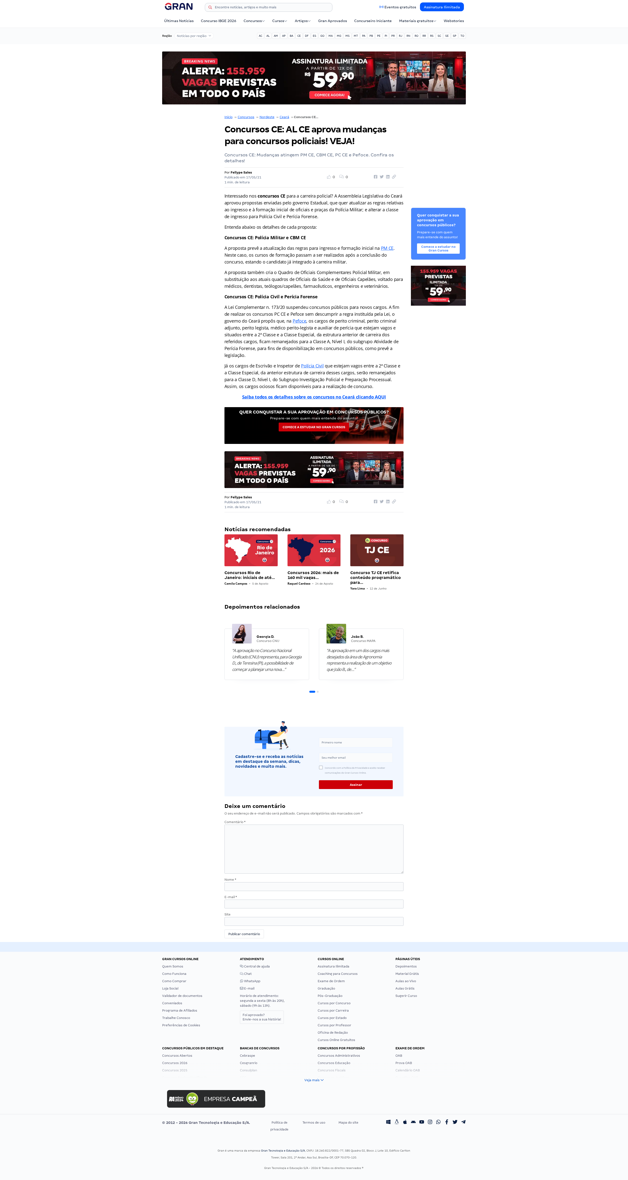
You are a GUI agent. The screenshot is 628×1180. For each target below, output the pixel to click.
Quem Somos (172, 966)
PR (393, 35)
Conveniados (172, 1003)
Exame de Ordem (331, 981)
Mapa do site (348, 1122)
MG (339, 35)
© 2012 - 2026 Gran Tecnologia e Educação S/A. (206, 1123)
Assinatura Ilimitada (442, 7)
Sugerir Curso (406, 996)
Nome (230, 879)
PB (371, 35)
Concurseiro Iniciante (373, 21)
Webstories (454, 21)
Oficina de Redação (333, 1032)
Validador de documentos (182, 996)
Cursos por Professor (334, 1025)
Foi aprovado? (262, 1017)
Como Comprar (174, 981)
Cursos (278, 21)
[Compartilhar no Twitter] (381, 177)
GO (322, 35)
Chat (247, 974)
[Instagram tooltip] (430, 1122)
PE (378, 35)
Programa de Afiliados (179, 1010)
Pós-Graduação (330, 996)
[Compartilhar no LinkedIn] (387, 177)
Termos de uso (313, 1122)
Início (228, 117)
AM (276, 35)
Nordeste (267, 117)
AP (284, 35)
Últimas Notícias (179, 21)
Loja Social (170, 988)
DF (307, 35)
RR (424, 35)
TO (462, 35)
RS (431, 35)
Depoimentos (406, 966)
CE (299, 35)
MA (330, 35)
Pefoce (299, 321)
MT (356, 35)
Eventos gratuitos (400, 7)
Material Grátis (407, 974)
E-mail (230, 897)
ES (314, 35)
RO (416, 35)
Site (227, 914)
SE (447, 35)
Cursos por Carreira (333, 1010)
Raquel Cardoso (299, 583)
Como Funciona (174, 974)
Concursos (253, 21)
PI (386, 35)
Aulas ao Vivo (405, 981)
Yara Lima (357, 588)
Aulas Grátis (405, 988)
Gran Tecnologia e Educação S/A (283, 1150)
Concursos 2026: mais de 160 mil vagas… (313, 575)
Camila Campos (235, 583)
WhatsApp (251, 981)
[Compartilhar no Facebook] (375, 177)
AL (268, 35)
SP (454, 35)
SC (439, 35)
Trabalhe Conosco (176, 1018)
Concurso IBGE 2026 (218, 21)
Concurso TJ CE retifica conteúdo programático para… (375, 577)
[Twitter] (455, 1122)
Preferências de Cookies (181, 1025)
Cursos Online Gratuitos (336, 1040)
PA (363, 35)
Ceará (284, 117)
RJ (400, 35)
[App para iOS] (405, 1122)
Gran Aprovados (332, 21)
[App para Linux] (396, 1122)
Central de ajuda (256, 966)
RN (408, 35)
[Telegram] (463, 1122)
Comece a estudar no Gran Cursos (314, 427)
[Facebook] (446, 1122)
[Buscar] (210, 8)
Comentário (235, 822)
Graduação (326, 988)
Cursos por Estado (332, 1018)
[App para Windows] (388, 1122)
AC (260, 35)
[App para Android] (413, 1122)
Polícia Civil (312, 366)
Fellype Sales (241, 172)
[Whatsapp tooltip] (438, 1122)
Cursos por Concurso (334, 1003)
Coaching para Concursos (338, 974)
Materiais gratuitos (416, 21)
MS (347, 35)
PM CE (387, 248)
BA (291, 35)
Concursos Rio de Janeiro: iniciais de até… (249, 575)
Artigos (301, 21)
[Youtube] (421, 1122)
